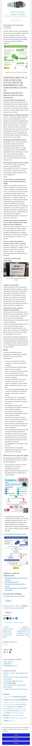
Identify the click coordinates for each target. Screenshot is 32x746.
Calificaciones (5, 702)
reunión (6, 718)
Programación (20, 712)
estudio (4, 706)
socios (17, 718)
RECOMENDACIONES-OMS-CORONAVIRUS (14, 596)
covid (25, 702)
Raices (6, 715)
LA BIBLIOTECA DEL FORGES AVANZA (15, 689)
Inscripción (10, 708)
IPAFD (14, 708)
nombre (24, 710)
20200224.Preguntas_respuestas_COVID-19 (13, 608)
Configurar (16, 739)
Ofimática (8, 712)
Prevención (21, 622)
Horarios (15, 706)
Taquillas (25, 718)
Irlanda (17, 708)
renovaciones (17, 715)
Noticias (6, 622)
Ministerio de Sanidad (20, 39)
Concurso (17, 702)
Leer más (5, 731)
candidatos (11, 702)
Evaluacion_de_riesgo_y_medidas (11, 605)
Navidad (21, 710)
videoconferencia (12, 720)
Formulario (9, 706)
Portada (9, 622)
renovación (22, 715)
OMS (6, 41)
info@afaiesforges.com (10, 666)
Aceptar (16, 735)
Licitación (9, 710)
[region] (16, 735)
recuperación (12, 715)
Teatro (6, 720)
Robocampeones (12, 718)
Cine (14, 702)
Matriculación (16, 710)
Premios (16, 712)
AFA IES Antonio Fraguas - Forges (17, 13)
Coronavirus (15, 622)
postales (13, 712)
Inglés (20, 706)
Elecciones (13, 704)
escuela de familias (21, 704)
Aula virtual (14, 700)
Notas (4, 712)
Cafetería (23, 699)
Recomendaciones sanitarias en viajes (14, 534)
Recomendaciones (8, 458)
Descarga (8, 600)
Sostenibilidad (20, 718)
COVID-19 (5, 704)
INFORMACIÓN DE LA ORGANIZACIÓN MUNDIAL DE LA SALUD (15, 584)
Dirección (9, 704)
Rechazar (16, 743)
